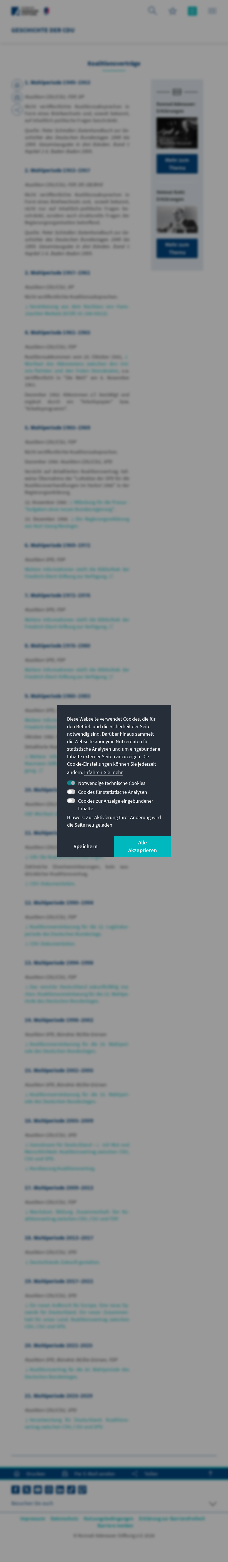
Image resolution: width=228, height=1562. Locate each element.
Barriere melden (115, 1525)
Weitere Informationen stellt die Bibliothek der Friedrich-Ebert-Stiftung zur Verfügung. (77, 673)
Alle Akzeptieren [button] (142, 846)
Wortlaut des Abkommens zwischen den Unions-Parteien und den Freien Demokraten (77, 367)
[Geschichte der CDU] (46, 10)
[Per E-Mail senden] (17, 97)
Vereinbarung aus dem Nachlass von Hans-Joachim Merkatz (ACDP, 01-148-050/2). (77, 310)
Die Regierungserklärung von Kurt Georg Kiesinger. (77, 522)
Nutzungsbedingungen (108, 1518)
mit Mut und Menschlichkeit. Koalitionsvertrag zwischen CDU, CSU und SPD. (77, 1151)
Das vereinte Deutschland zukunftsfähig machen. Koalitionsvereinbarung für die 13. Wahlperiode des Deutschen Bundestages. (77, 993)
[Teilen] (17, 109)
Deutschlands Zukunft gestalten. (65, 1262)
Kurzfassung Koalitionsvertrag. (62, 1168)
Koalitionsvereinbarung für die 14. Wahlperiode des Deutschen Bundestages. (77, 1047)
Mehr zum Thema (177, 163)
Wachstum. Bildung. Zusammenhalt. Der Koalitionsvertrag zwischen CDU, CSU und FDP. (77, 1215)
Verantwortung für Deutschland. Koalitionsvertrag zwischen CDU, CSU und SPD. (77, 1423)
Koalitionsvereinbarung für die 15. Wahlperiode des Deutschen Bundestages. (77, 1097)
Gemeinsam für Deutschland (61, 1144)
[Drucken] (17, 84)
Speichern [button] (85, 846)
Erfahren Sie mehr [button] (103, 772)
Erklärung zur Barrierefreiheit (172, 1518)
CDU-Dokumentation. (53, 883)
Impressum (32, 1518)
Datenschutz (64, 1518)
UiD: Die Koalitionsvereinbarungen (66, 857)
